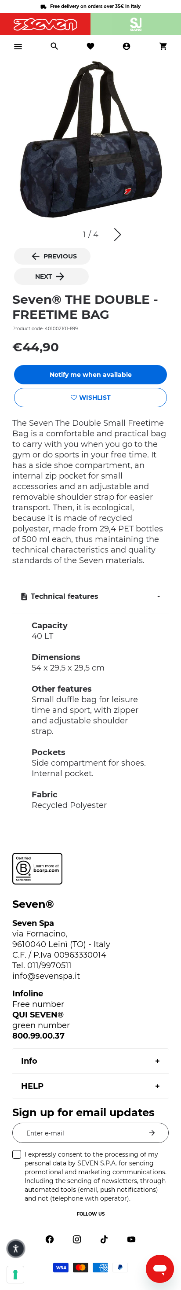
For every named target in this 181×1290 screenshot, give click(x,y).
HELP (32, 1086)
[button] (117, 234)
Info (29, 1061)
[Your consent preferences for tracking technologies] (15, 1274)
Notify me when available (91, 375)
